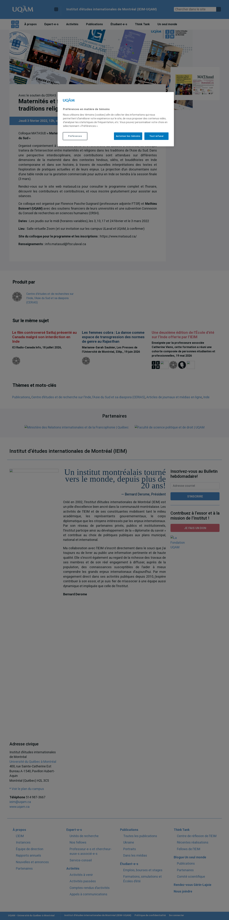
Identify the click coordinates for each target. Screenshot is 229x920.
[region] (116, 119)
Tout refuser (156, 136)
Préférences (75, 136)
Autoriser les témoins (128, 136)
